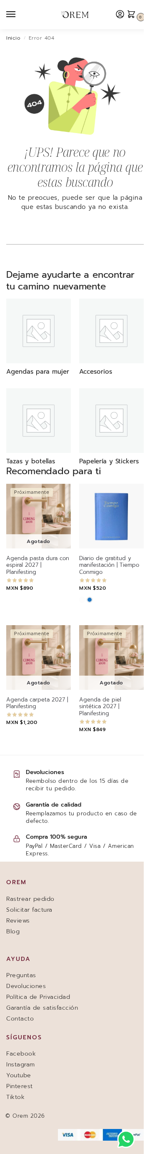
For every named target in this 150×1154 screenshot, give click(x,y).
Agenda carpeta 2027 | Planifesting (37, 703)
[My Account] (120, 14)
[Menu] (18, 14)
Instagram (20, 1064)
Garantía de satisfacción (42, 1007)
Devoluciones (26, 986)
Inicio (13, 38)
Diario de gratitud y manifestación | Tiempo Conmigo (109, 565)
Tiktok (15, 1097)
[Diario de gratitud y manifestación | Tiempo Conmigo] (111, 516)
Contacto (20, 1018)
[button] (133, 15)
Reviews (18, 920)
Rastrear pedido (30, 899)
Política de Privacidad (38, 997)
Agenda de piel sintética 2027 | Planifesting (100, 707)
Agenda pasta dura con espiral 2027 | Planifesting (37, 565)
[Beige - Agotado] (82, 600)
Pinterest (19, 1086)
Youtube (18, 1075)
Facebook (21, 1053)
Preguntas (21, 975)
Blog (13, 931)
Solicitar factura (29, 909)
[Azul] (89, 600)
